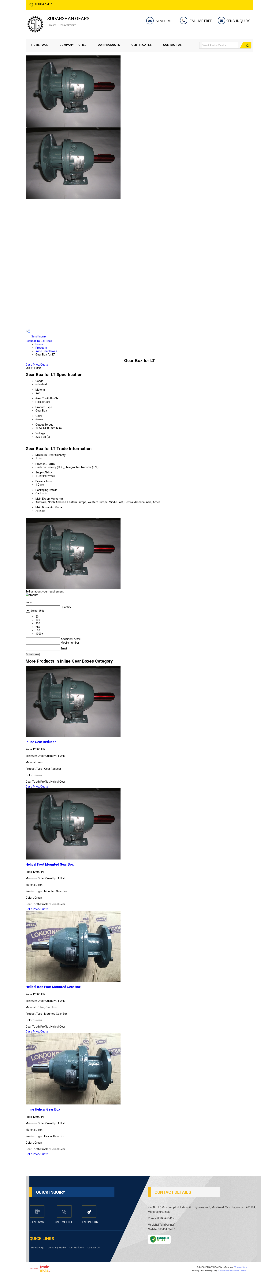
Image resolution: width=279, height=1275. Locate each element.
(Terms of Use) (240, 1267)
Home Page (39, 45)
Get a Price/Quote (37, 364)
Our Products (109, 45)
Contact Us (172, 45)
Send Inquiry (38, 336)
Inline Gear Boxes (46, 351)
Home (39, 344)
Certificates (141, 45)
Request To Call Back (39, 341)
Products (41, 347)
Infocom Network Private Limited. (232, 1271)
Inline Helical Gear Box (43, 1109)
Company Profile (72, 45)
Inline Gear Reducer (41, 742)
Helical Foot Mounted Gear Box (50, 864)
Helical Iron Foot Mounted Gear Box (53, 987)
